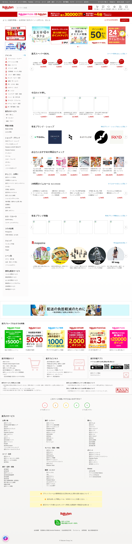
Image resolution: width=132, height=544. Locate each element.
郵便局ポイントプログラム (12, 283)
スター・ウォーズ (10, 159)
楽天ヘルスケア (93, 428)
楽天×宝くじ (50, 438)
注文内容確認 (7, 376)
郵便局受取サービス (10, 277)
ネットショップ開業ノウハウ (55, 370)
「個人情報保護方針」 (28, 390)
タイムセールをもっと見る (116, 183)
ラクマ (72, 2)
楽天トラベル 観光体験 (53, 425)
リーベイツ (79, 2)
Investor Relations (55, 530)
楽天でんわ (50, 454)
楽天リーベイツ (8, 442)
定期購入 (7, 204)
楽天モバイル (50, 450)
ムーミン (7, 165)
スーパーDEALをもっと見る (116, 53)
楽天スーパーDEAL (10, 177)
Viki (48, 474)
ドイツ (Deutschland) (95, 477)
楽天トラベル (50, 423)
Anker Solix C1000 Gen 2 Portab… (49, 171)
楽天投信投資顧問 (9, 475)
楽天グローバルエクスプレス (12, 449)
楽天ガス (91, 425)
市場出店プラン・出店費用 (54, 366)
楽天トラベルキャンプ (53, 426)
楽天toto (49, 436)
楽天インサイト (93, 462)
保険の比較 (7, 484)
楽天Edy (6, 462)
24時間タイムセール (11, 180)
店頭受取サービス (10, 286)
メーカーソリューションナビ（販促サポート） (60, 372)
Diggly (7, 250)
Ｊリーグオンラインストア (11, 447)
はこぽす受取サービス (11, 280)
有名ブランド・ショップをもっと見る (113, 126)
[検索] (90, 8)
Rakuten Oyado (51, 430)
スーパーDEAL (22, 2)
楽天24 (86, 2)
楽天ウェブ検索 (51, 458)
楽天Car (91, 438)
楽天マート (7, 438)
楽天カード (7, 456)
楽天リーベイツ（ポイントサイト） (15, 183)
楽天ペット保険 (8, 486)
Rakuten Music (51, 480)
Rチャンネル (50, 472)
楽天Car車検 (92, 440)
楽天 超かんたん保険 (9, 482)
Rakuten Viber (51, 465)
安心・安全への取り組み (9, 366)
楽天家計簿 (92, 445)
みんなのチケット (51, 482)
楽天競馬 (49, 440)
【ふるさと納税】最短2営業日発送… (38, 171)
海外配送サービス (10, 289)
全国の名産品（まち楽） (12, 235)
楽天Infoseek (50, 456)
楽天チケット (50, 478)
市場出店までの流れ (52, 368)
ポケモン (7, 162)
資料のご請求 (61, 363)
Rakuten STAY (51, 428)
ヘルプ (128, 2)
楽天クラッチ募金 (95, 373)
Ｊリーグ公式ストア (10, 168)
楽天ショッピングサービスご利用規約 (13, 372)
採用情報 (84, 530)
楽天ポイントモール (94, 454)
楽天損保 (6, 477)
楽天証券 (6, 471)
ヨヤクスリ (92, 426)
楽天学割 (7, 207)
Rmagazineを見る (119, 243)
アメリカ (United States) (96, 473)
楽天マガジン (50, 476)
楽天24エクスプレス (11, 192)
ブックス (58, 2)
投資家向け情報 (44, 530)
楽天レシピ (92, 434)
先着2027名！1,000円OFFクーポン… (96, 171)
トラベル (37, 2)
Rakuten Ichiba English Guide (11, 363)
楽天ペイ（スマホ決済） (11, 460)
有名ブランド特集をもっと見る (115, 215)
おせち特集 (8, 132)
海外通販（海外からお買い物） (14, 201)
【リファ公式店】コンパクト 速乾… (118, 171)
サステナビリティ (95, 375)
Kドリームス (50, 442)
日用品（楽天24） (10, 189)
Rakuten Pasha (93, 458)
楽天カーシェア (51, 432)
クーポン (7, 186)
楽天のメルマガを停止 (18, 376)
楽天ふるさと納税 (10, 195)
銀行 (53, 2)
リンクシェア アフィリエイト (55, 461)
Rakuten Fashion (10, 150)
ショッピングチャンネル (12, 198)
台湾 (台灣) (92, 471)
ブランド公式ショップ (11, 144)
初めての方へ (6, 361)
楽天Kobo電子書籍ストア (11, 425)
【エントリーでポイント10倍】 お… (72, 171)
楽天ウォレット (8, 473)
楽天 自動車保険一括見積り (11, 480)
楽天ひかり (50, 452)
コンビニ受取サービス (11, 274)
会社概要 (36, 530)
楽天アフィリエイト (52, 459)
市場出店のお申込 (52, 363)
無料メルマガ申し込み (9, 368)
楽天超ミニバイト (94, 464)
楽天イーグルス (51, 484)
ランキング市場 (9, 244)
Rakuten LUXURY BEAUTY (13, 147)
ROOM (7, 247)
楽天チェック (92, 460)
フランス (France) (94, 475)
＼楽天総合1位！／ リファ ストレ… (84, 171)
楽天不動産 (92, 443)
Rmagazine (8, 232)
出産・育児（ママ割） (11, 262)
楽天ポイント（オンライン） (55, 374)
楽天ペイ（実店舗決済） (54, 376)
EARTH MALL (9, 219)
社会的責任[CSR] (66, 530)
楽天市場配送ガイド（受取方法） (12, 370)
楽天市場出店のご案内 (53, 361)
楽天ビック (7, 430)
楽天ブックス (7, 423)
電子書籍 (65, 2)
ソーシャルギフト (10, 265)
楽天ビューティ (93, 432)
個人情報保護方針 (93, 530)
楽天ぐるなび (92, 436)
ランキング (12, 2)
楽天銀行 (6, 469)
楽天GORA (50, 434)
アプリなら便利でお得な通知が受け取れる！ (102, 361)
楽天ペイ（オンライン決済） (12, 458)
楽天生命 (6, 478)
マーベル (7, 156)
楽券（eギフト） (10, 210)
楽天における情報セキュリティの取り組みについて (80, 383)
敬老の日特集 (9, 129)
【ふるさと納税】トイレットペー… (60, 171)
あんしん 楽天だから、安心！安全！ (122, 390)
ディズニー (8, 153)
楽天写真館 (92, 442)
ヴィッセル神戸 (51, 485)
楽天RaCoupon (8, 445)
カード (44, 2)
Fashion (30, 2)
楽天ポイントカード (94, 452)
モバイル (5, 2)
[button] (103, 8)
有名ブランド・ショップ (12, 141)
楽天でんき (92, 423)
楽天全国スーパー (9, 440)
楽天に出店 (120, 2)
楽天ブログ (50, 463)
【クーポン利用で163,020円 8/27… (107, 171)
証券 (48, 2)
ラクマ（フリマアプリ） (12, 222)
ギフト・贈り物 (9, 259)
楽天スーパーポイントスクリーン (98, 456)
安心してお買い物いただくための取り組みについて (80, 388)
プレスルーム (76, 530)
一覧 (24, 55)
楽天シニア (92, 430)
